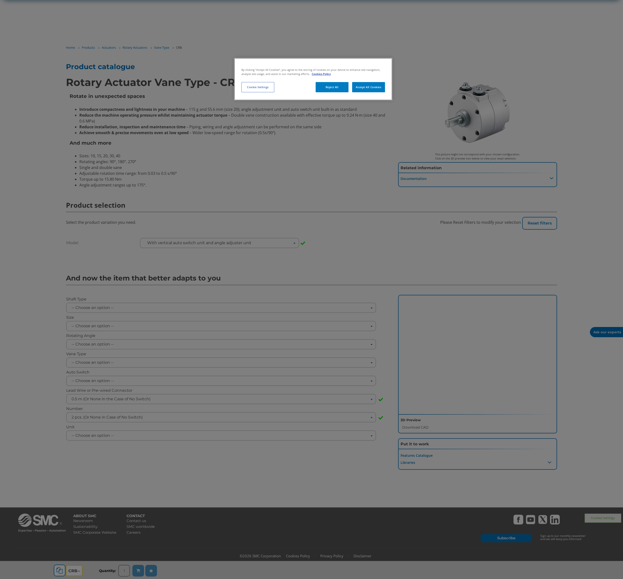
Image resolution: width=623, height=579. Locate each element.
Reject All (332, 87)
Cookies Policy (321, 74)
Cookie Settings (258, 87)
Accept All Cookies (368, 87)
